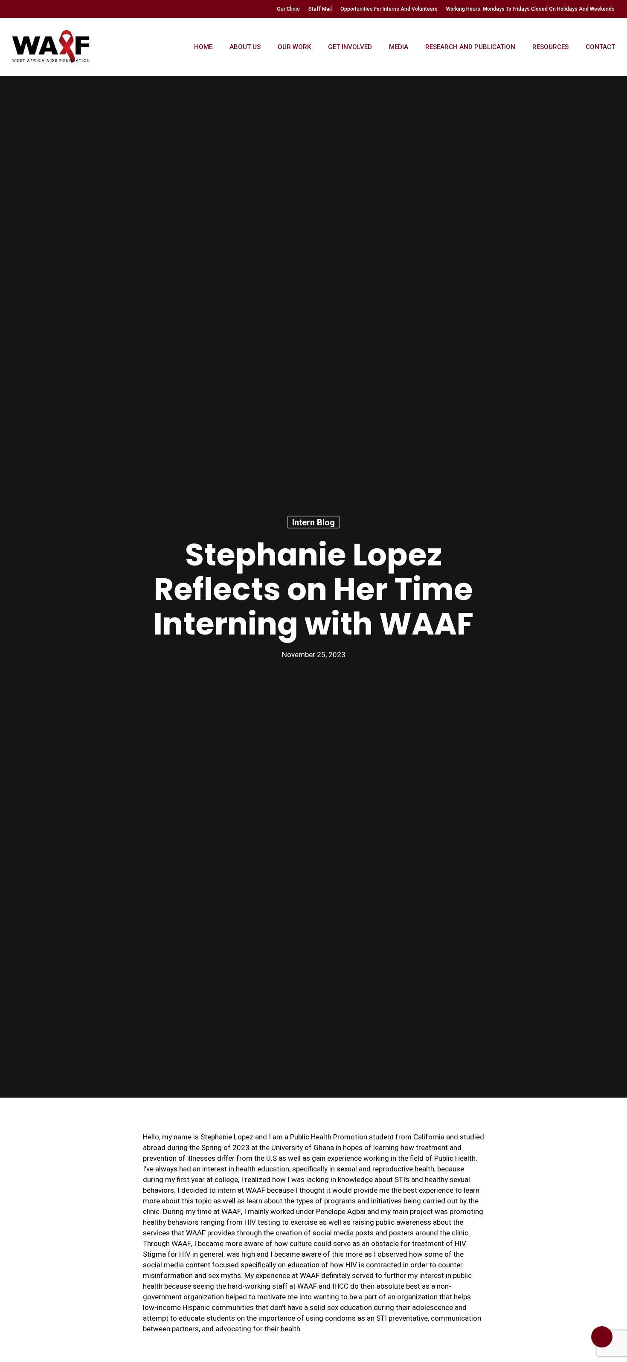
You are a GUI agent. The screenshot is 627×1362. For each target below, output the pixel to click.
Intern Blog (313, 522)
